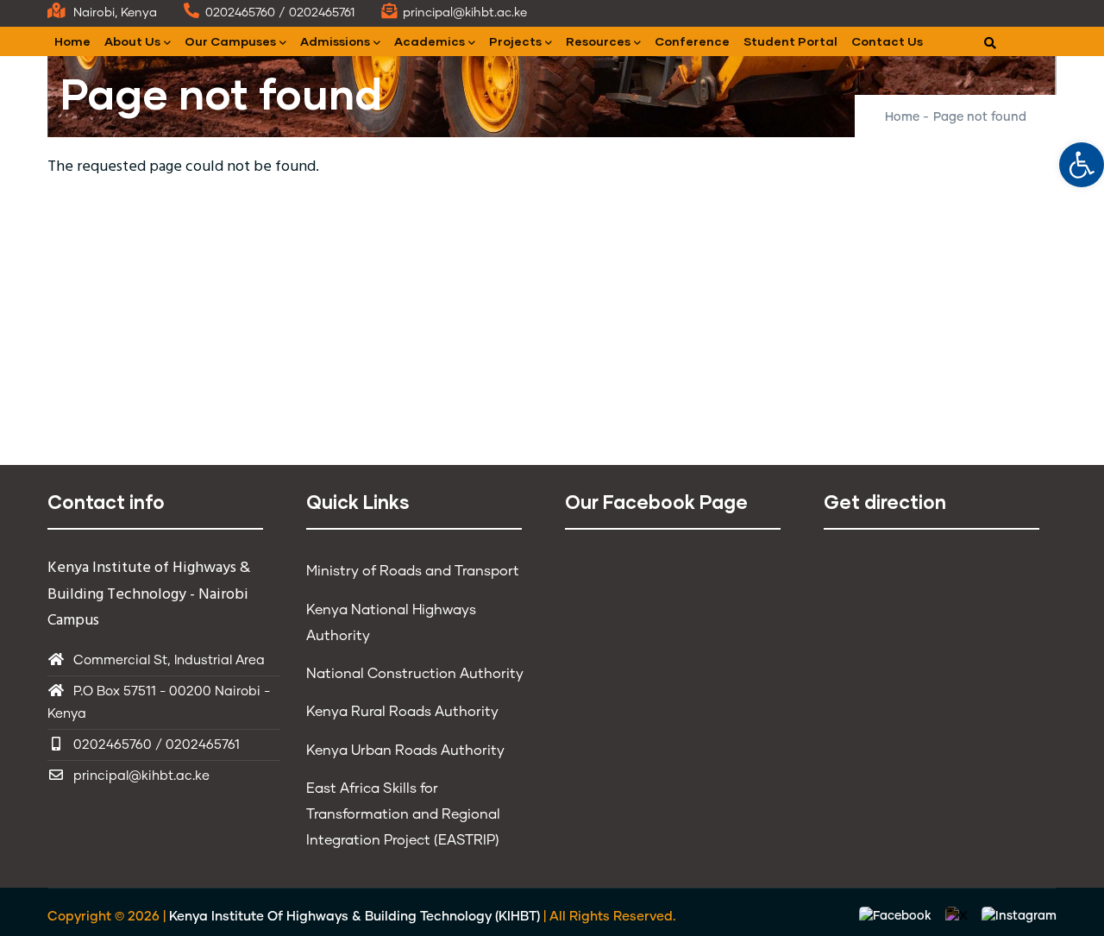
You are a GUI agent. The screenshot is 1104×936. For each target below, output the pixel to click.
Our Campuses (230, 41)
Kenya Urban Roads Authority (405, 750)
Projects (515, 41)
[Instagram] (1019, 917)
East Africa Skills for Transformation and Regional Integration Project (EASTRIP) (403, 814)
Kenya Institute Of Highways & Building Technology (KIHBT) (354, 916)
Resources (598, 41)
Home (72, 41)
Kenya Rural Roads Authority (402, 712)
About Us (132, 41)
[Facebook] (897, 917)
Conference (692, 41)
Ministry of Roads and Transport (412, 571)
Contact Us (887, 41)
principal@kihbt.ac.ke (141, 776)
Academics (429, 41)
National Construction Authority (415, 674)
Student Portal (790, 41)
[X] (958, 917)
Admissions (335, 41)
